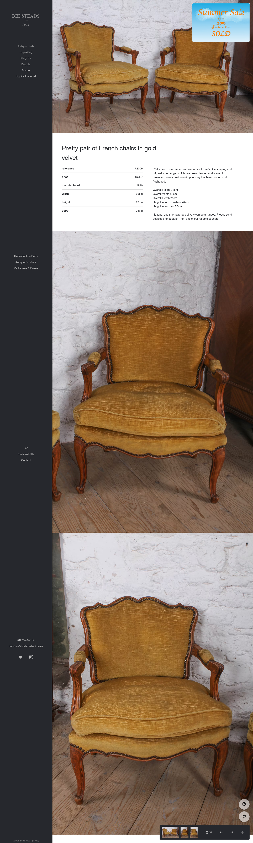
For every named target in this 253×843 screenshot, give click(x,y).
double (25, 64)
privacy (35, 840)
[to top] (242, 832)
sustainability (26, 454)
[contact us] (244, 804)
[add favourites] (244, 816)
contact (26, 460)
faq (26, 448)
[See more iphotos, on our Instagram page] (31, 657)
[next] (231, 832)
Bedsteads (26, 19)
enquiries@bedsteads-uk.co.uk (26, 646)
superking (26, 52)
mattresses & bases (26, 268)
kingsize (25, 58)
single (26, 70)
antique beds (26, 46)
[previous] (221, 832)
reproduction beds (26, 256)
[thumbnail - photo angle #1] (184, 832)
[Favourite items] (20, 657)
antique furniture (25, 262)
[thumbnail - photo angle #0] (170, 832)
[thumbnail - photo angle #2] (194, 832)
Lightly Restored (26, 76)
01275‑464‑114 (25, 640)
